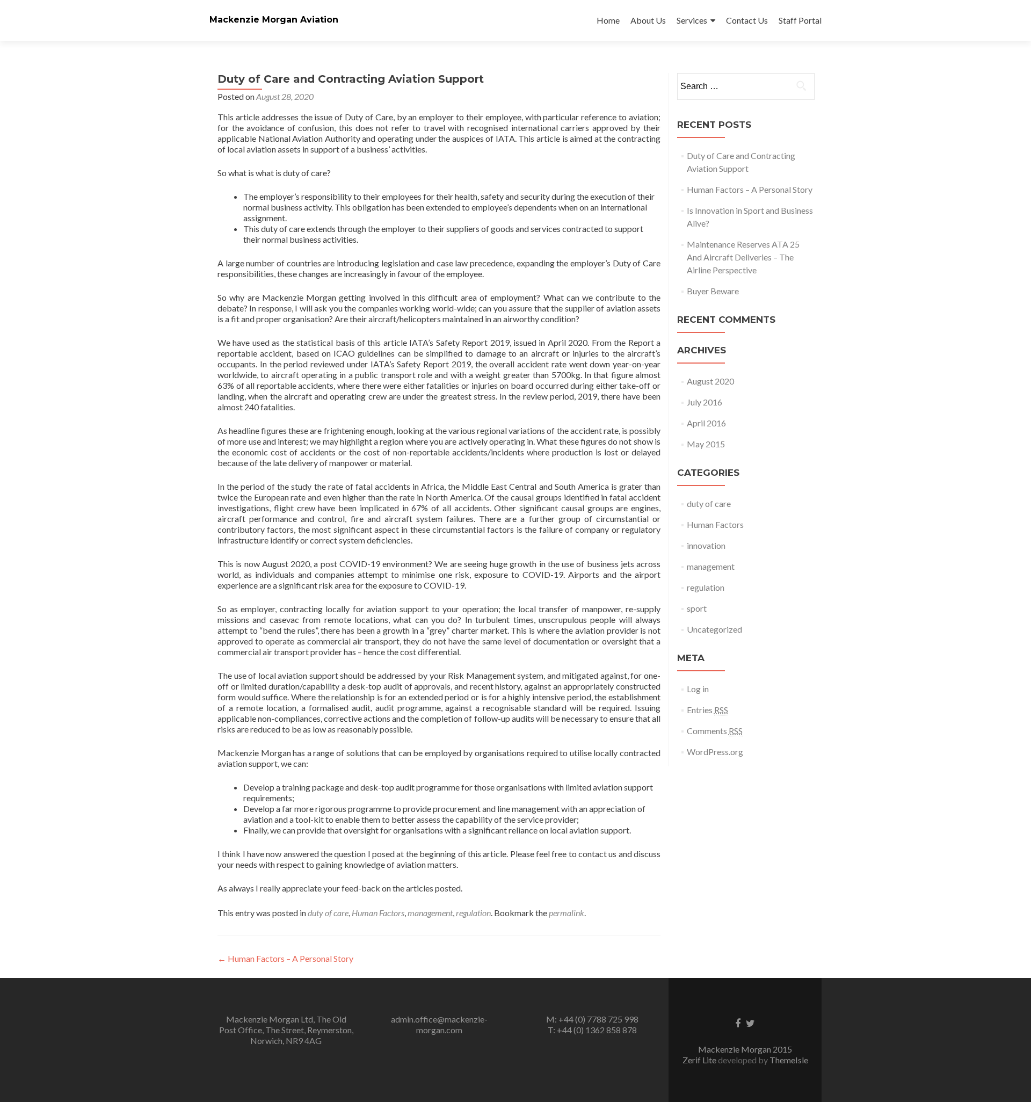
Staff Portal (800, 20)
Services (692, 20)
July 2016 (704, 402)
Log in (698, 689)
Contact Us (747, 20)
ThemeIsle (788, 1060)
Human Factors (378, 913)
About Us (648, 20)
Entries (707, 710)
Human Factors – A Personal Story (285, 958)
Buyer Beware (713, 291)
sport (697, 608)
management (430, 913)
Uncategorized (714, 629)
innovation (706, 545)
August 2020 (710, 381)
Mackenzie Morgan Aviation (273, 20)
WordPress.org (715, 751)
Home (608, 20)
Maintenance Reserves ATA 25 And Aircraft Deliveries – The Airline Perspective (743, 257)
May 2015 (706, 444)
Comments (715, 731)
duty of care (328, 913)
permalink (566, 913)
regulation (473, 913)
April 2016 (706, 423)
